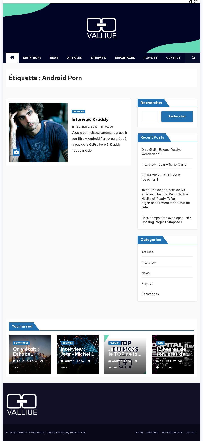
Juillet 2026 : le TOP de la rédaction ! (123, 354)
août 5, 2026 (122, 361)
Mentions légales (172, 432)
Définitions (32, 58)
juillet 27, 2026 (172, 361)
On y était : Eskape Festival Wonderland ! (29, 356)
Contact (173, 58)
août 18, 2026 (27, 361)
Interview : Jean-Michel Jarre (164, 164)
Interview (98, 58)
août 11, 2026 (74, 361)
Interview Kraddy (90, 119)
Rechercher (152, 103)
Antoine (166, 367)
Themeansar (77, 432)
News (54, 58)
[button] (193, 58)
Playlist (150, 58)
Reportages (125, 58)
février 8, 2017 (86, 126)
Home (139, 432)
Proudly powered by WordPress (25, 432)
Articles (74, 58)
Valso (108, 126)
